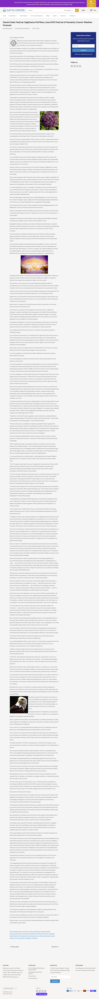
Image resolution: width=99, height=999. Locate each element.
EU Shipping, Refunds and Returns (35, 972)
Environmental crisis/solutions (29, 933)
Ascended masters (17, 931)
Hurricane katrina (20, 938)
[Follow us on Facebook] (72, 66)
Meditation (28, 938)
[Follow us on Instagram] (77, 66)
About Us (63, 15)
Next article (54, 946)
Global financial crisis (15, 936)
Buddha (48, 931)
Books (54, 15)
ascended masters (7, 28)
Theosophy (35, 938)
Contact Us (72, 15)
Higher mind (42, 936)
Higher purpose (50, 936)
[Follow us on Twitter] (74, 66)
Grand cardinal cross (33, 936)
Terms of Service (32, 978)
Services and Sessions (36, 15)
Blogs (47, 15)
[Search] (77, 10)
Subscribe (83, 50)
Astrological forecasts (39, 931)
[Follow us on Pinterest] (80, 66)
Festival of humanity (42, 933)
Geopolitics (52, 933)
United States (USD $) (8, 988)
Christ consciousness (15, 933)
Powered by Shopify (7, 993)
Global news (24, 936)
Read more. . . (15, 977)
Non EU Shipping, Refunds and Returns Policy (36, 968)
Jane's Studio (23, 15)
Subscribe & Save (91, 4)
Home (4, 15)
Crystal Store (12, 15)
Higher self (12, 938)
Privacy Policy (32, 976)
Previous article (15, 946)
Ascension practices (28, 931)
